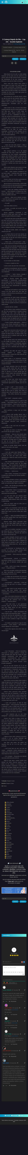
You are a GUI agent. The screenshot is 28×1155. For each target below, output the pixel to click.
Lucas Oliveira (15, 1009)
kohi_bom (6, 1063)
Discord (12, 875)
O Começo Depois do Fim (19, 43)
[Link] (19, 972)
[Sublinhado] (8, 972)
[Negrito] (4, 972)
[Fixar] (10, 972)
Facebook (15, 1115)
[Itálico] (6, 972)
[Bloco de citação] (15, 972)
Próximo (23, 59)
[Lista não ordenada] (13, 972)
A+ (12, 63)
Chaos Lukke (14, 1022)
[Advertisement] (14, 22)
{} (21, 972)
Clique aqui (11, 881)
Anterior (16, 59)
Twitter (21, 1115)
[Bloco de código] (17, 972)
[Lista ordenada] (12, 972)
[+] (23, 972)
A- (15, 63)
